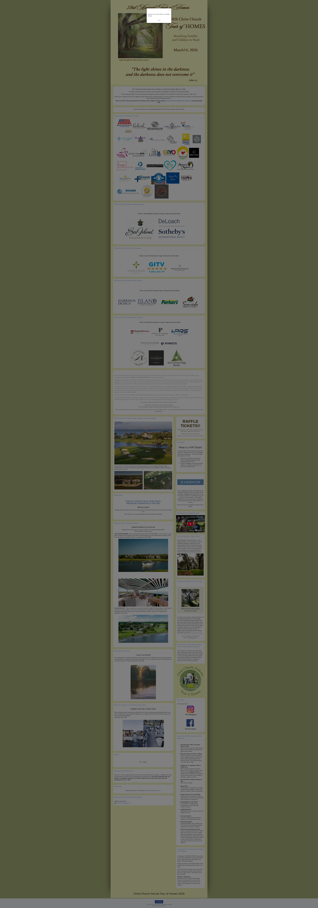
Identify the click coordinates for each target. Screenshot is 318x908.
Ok (159, 20)
